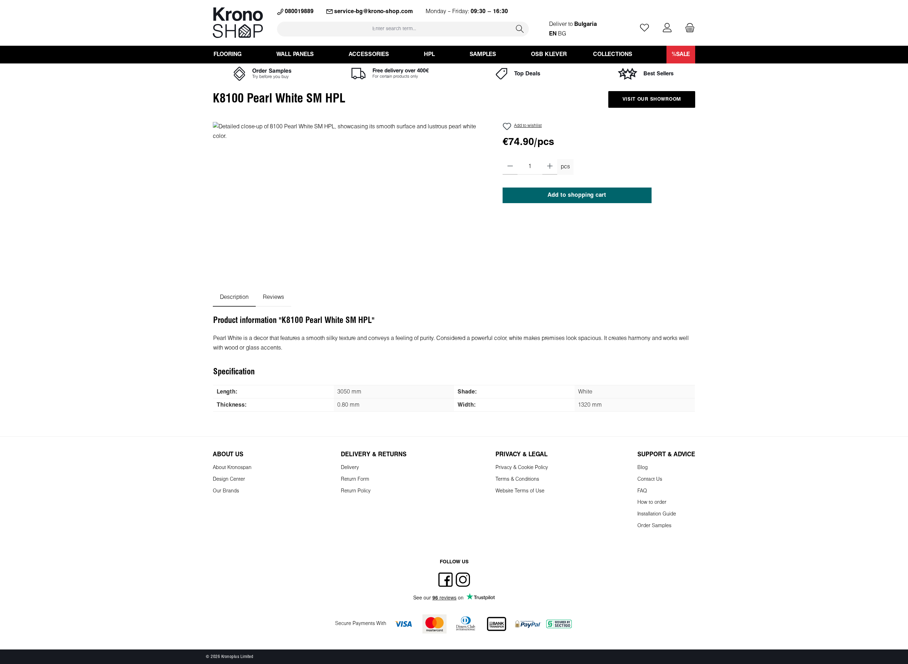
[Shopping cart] (687, 28)
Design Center (229, 479)
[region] (350, 198)
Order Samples (654, 526)
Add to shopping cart (577, 195)
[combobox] (394, 29)
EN (553, 34)
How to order (651, 502)
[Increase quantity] (550, 167)
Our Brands (226, 491)
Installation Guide (656, 514)
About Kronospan (232, 467)
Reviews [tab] (273, 297)
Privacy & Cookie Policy (521, 467)
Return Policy (356, 491)
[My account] (667, 28)
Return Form (355, 479)
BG (562, 34)
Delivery (350, 467)
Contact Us (649, 479)
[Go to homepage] (238, 22)
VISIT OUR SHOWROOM (651, 99)
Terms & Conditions (517, 479)
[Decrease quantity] (510, 167)
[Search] (520, 29)
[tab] (234, 297)
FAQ (642, 491)
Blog (642, 467)
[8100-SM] (350, 198)
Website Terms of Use (519, 491)
